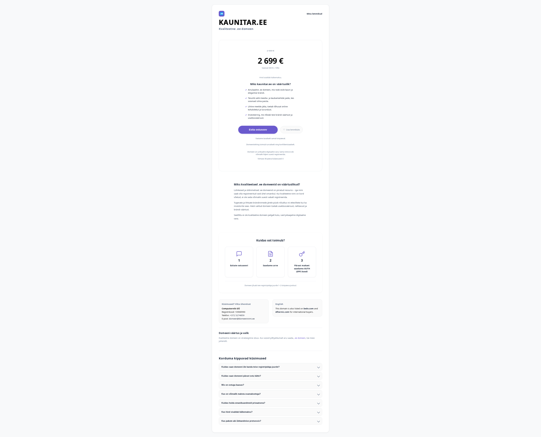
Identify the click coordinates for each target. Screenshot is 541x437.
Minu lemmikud (314, 13)
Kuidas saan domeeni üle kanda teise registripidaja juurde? (250, 367)
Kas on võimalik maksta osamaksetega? (241, 394)
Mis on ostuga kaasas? (232, 385)
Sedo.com (308, 308)
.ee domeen (299, 338)
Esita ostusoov (258, 129)
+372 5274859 (237, 315)
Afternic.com (282, 311)
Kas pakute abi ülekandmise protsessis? (241, 421)
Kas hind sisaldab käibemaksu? (236, 412)
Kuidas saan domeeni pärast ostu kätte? (241, 376)
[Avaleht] (221, 13)
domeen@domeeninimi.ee (242, 318)
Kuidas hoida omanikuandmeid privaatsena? (243, 403)
